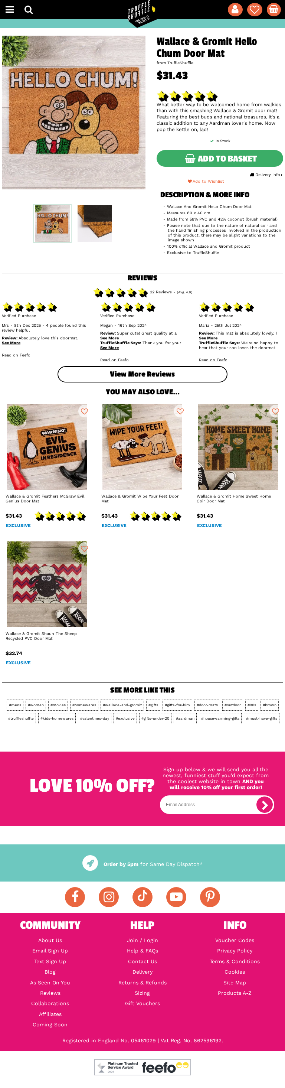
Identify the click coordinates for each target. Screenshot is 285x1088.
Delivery (142, 971)
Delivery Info (267, 174)
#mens (15, 705)
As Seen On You (50, 982)
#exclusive (125, 718)
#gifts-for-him (177, 705)
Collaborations (50, 1003)
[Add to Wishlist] (84, 411)
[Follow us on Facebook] (75, 897)
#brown (269, 705)
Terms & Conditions (235, 961)
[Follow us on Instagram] (109, 897)
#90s (252, 705)
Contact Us (142, 961)
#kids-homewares (56, 718)
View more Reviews (142, 374)
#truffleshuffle (21, 718)
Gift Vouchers (142, 1003)
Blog (50, 971)
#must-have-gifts (261, 718)
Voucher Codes (234, 940)
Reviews (50, 993)
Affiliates (50, 1014)
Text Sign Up (50, 961)
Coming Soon (50, 1024)
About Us (50, 940)
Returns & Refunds (142, 982)
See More (11, 343)
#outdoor (233, 705)
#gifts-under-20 (155, 718)
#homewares (84, 705)
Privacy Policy (234, 950)
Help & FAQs (142, 950)
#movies (58, 705)
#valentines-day (94, 718)
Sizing (142, 993)
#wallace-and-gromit (122, 705)
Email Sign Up (50, 950)
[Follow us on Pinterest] (210, 897)
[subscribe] (264, 805)
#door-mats (207, 705)
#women (36, 705)
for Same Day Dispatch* (153, 864)
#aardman (185, 718)
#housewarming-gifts (220, 718)
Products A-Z (235, 993)
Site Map (234, 982)
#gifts (153, 705)
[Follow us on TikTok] (142, 897)
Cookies (235, 971)
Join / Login (142, 940)
